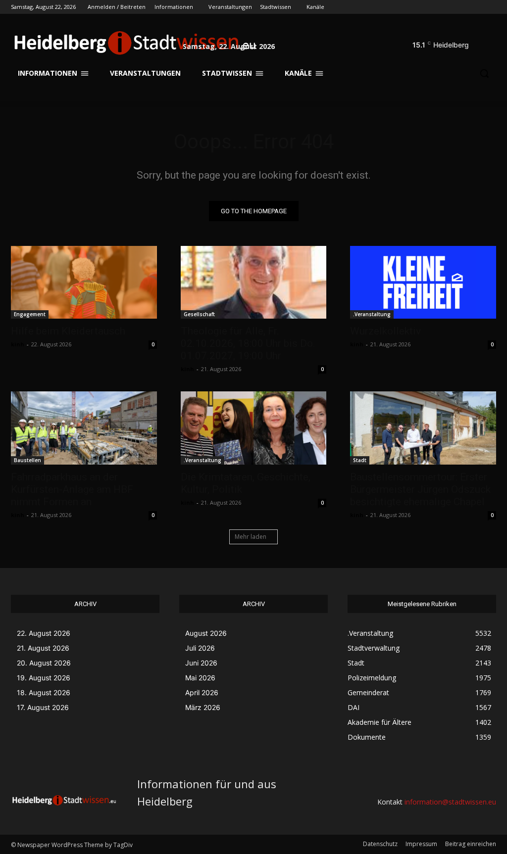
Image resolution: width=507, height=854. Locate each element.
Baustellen (27, 460)
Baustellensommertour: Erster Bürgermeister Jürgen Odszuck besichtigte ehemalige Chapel (420, 489)
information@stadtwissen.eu (450, 802)
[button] (484, 42)
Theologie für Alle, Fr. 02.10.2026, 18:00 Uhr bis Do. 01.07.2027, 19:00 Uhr (248, 343)
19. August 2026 (43, 677)
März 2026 (202, 707)
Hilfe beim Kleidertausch (68, 331)
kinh (17, 344)
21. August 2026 (43, 648)
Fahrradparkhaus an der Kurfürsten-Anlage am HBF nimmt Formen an (72, 489)
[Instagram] (449, 7)
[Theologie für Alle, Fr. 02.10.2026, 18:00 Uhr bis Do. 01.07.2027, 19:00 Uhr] (254, 282)
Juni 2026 (201, 663)
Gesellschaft (199, 314)
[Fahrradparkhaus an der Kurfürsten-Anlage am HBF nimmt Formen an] (84, 427)
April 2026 (201, 692)
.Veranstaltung (372, 314)
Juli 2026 (200, 648)
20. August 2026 (44, 663)
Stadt (359, 460)
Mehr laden (250, 536)
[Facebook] (435, 7)
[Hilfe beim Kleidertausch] (84, 282)
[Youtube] (490, 7)
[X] (463, 7)
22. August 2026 (43, 633)
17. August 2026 (43, 707)
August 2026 (206, 633)
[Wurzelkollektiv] (423, 282)
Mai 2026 (200, 677)
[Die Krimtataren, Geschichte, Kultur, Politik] (254, 427)
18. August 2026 (43, 692)
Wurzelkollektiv (385, 331)
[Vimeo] (476, 7)
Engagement (30, 314)
